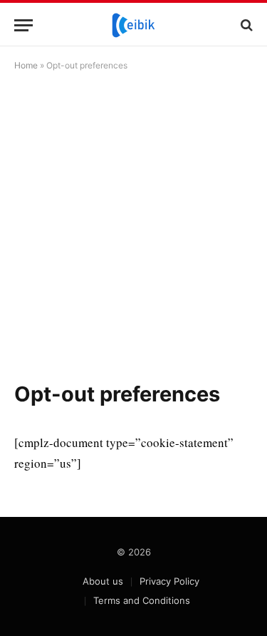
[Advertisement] (133, 225)
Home (26, 65)
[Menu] (23, 25)
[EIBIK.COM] (133, 25)
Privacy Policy (169, 581)
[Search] (245, 25)
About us (103, 581)
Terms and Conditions (141, 600)
